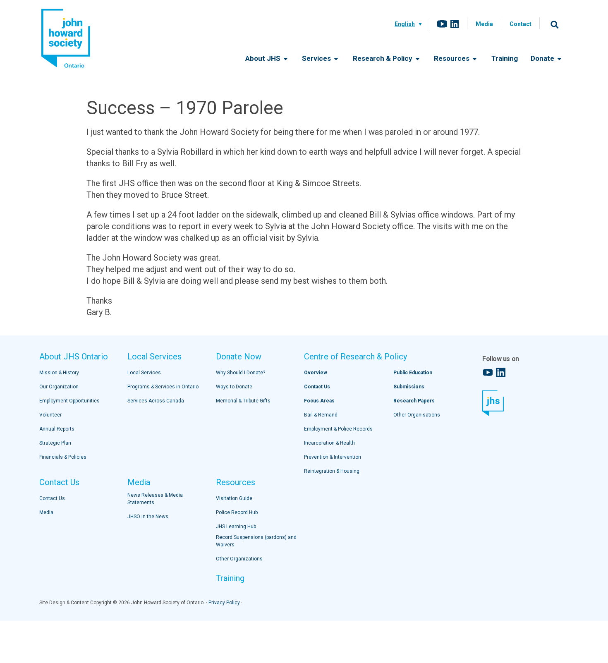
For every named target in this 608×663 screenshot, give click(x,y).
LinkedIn (454, 24)
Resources (452, 58)
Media (484, 24)
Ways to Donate (234, 387)
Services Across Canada (155, 401)
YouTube (442, 24)
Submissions (408, 387)
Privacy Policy (224, 603)
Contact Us (59, 482)
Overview (315, 373)
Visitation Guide (234, 498)
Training (504, 58)
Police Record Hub (237, 512)
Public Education (412, 373)
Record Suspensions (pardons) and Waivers (256, 541)
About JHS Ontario (73, 356)
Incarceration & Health (329, 443)
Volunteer (50, 415)
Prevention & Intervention (332, 457)
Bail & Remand (321, 415)
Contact (520, 24)
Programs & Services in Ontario (163, 387)
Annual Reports (56, 429)
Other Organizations (239, 559)
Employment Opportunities (69, 401)
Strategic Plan (55, 443)
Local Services (154, 356)
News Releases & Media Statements (155, 498)
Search (554, 24)
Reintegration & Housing (331, 471)
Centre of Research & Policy (355, 356)
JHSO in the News (147, 516)
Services (317, 58)
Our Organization (59, 387)
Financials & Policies (62, 457)
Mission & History (59, 373)
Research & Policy (383, 58)
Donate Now (238, 356)
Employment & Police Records (338, 429)
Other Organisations (416, 415)
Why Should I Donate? (240, 373)
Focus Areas (319, 401)
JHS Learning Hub (236, 526)
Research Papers (414, 401)
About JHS (263, 58)
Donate (543, 58)
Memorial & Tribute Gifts (243, 401)
